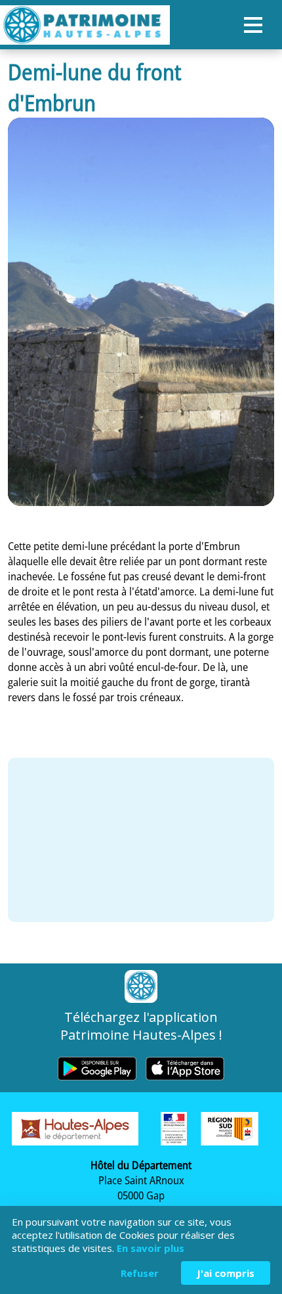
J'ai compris (225, 1273)
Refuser (140, 1273)
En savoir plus (150, 1248)
